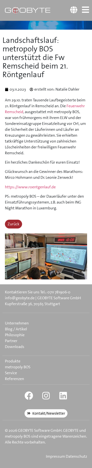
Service (11, 372)
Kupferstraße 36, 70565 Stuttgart (32, 303)
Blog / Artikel (16, 329)
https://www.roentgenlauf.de (30, 187)
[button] (9, 459)
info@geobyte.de (20, 297)
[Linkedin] (63, 395)
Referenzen (14, 378)
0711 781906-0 (58, 292)
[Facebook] (29, 395)
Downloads (14, 346)
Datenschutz (76, 456)
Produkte (12, 361)
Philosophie (15, 334)
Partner (11, 340)
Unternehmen (17, 323)
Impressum (55, 456)
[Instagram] (46, 395)
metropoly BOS (17, 367)
